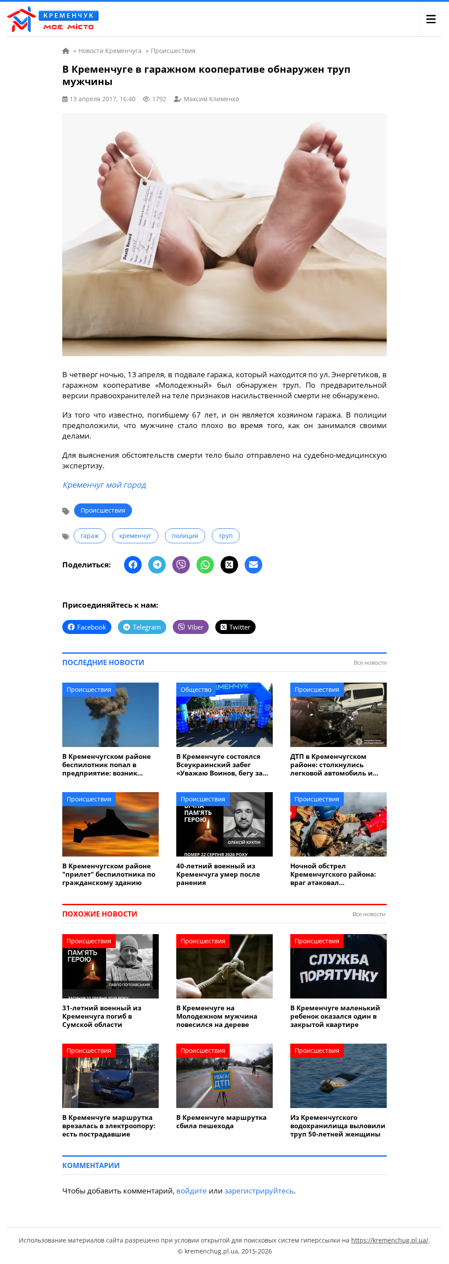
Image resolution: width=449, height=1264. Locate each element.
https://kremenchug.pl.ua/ (389, 1240)
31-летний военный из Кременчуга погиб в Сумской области (101, 1016)
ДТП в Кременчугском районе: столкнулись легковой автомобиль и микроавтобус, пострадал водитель (335, 764)
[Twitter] (229, 565)
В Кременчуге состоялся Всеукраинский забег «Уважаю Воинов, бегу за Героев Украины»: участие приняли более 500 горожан (222, 764)
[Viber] (181, 565)
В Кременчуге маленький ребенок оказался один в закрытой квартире (335, 1016)
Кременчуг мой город (104, 484)
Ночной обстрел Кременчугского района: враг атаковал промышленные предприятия (333, 874)
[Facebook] (133, 565)
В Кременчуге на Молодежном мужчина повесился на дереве (216, 1016)
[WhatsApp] (205, 565)
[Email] (253, 565)
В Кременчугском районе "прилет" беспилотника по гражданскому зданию (108, 874)
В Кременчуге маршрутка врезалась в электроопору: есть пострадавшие (108, 1125)
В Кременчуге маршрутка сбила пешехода (221, 1121)
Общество (196, 689)
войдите (191, 1191)
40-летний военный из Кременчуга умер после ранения (218, 874)
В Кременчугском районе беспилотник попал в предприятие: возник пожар (106, 764)
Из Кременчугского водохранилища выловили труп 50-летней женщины (337, 1125)
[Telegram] (157, 565)
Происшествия (103, 510)
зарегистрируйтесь (259, 1191)
